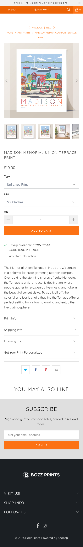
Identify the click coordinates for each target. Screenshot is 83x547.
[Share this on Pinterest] (46, 369)
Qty (6, 211)
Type (7, 176)
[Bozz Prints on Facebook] (38, 526)
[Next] (76, 81)
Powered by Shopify (54, 538)
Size (6, 193)
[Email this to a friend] (56, 369)
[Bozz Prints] (41, 10)
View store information (22, 256)
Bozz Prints (32, 538)
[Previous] (7, 81)
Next (49, 27)
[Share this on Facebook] (36, 369)
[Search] (68, 10)
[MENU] (2, 10)
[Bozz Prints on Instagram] (45, 526)
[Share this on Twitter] (25, 369)
